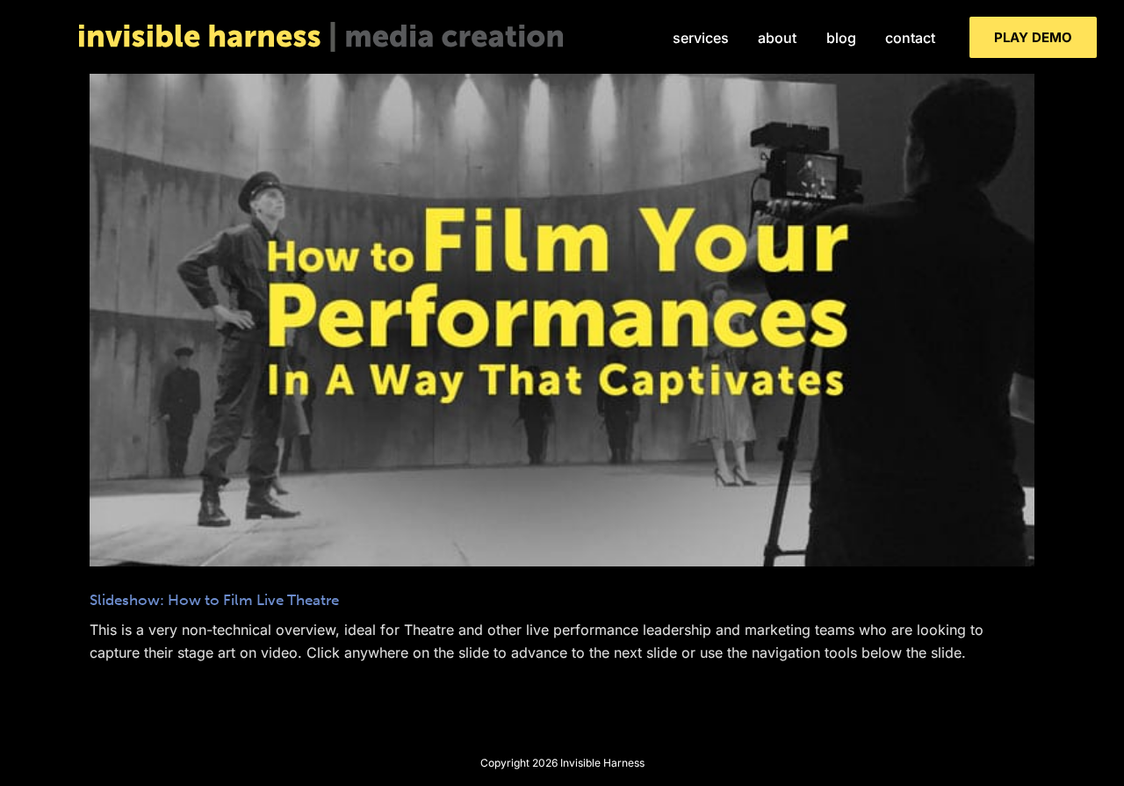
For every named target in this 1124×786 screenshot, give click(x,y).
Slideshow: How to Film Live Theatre (562, 306)
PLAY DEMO (1033, 37)
